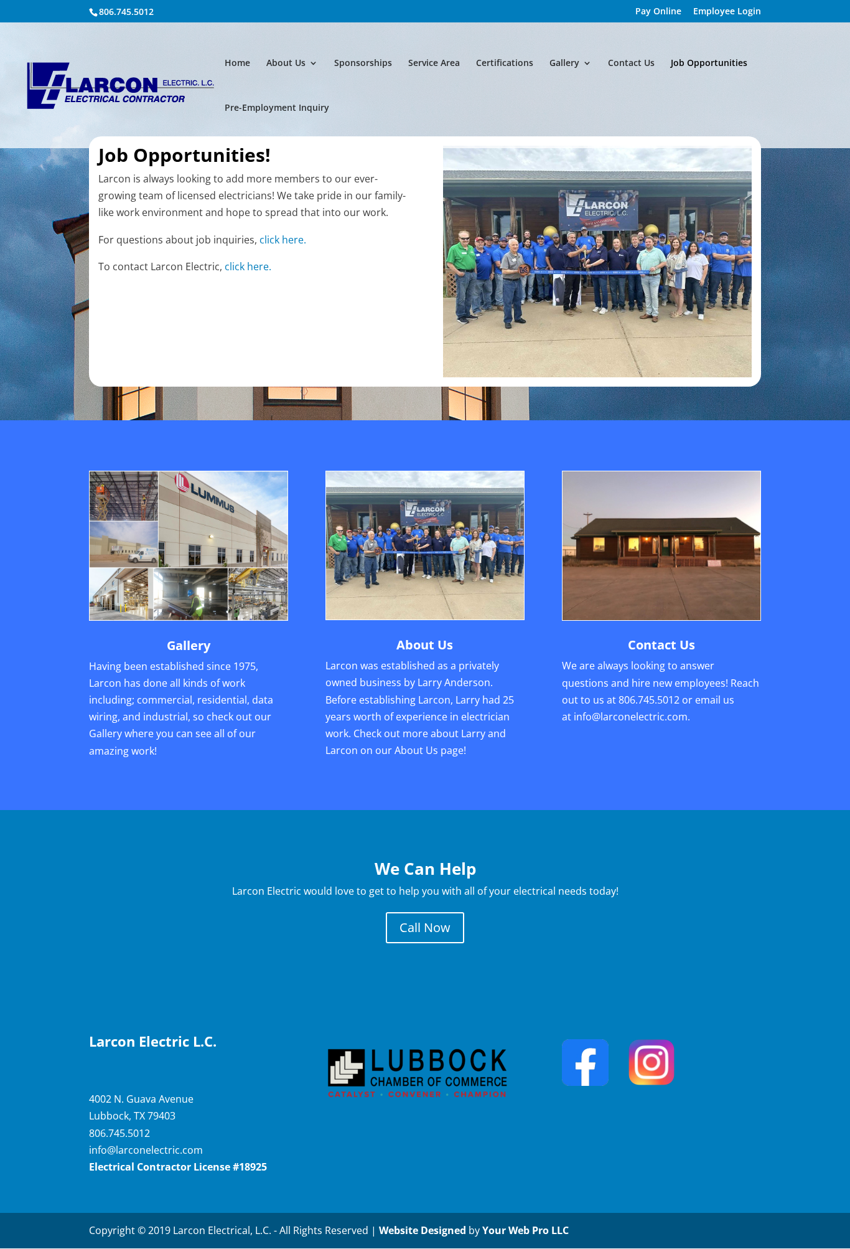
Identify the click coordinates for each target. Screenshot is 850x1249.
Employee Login (727, 12)
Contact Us (631, 63)
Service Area (434, 63)
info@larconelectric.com (631, 716)
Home (237, 63)
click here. (282, 240)
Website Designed (422, 1230)
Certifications (504, 63)
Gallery (564, 63)
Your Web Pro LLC (525, 1230)
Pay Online (658, 12)
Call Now (425, 927)
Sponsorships (363, 63)
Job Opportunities (709, 63)
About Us (286, 63)
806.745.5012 (649, 700)
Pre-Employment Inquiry (277, 108)
